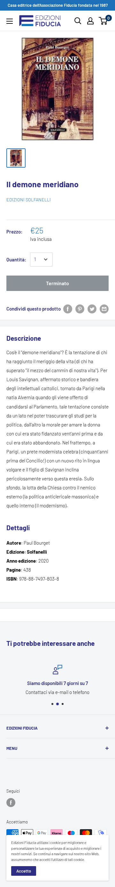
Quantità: (16, 259)
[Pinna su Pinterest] (79, 308)
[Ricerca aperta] (77, 20)
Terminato (57, 283)
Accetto (23, 871)
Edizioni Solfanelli (28, 199)
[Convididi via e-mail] (104, 308)
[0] (103, 21)
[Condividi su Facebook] (67, 308)
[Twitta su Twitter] (92, 308)
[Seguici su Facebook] (10, 802)
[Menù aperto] (9, 21)
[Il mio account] (90, 20)
